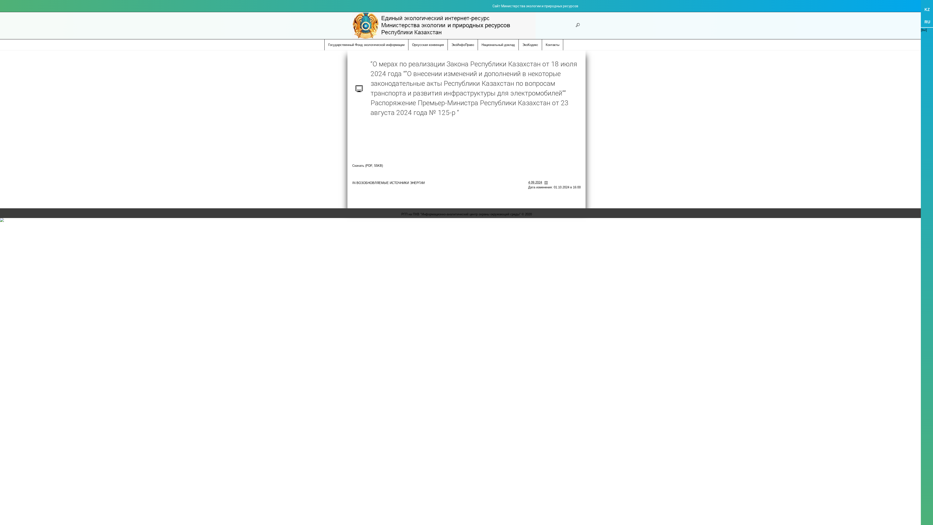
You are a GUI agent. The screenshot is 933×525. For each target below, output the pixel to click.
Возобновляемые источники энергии (390, 183)
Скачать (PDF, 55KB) (367, 165)
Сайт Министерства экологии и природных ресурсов (535, 6)
